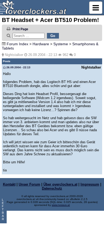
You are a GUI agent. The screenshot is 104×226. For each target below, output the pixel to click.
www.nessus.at (61, 205)
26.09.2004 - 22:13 (18, 67)
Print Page (20, 29)
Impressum (90, 184)
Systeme (60, 44)
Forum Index (17, 44)
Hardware (41, 44)
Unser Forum (29, 184)
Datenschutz (52, 188)
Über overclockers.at (60, 184)
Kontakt (9, 184)
